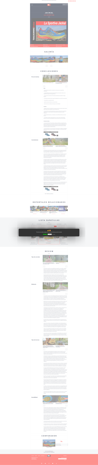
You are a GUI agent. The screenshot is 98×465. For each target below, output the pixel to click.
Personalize (49, 234)
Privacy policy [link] (53, 234)
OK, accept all (45, 234)
